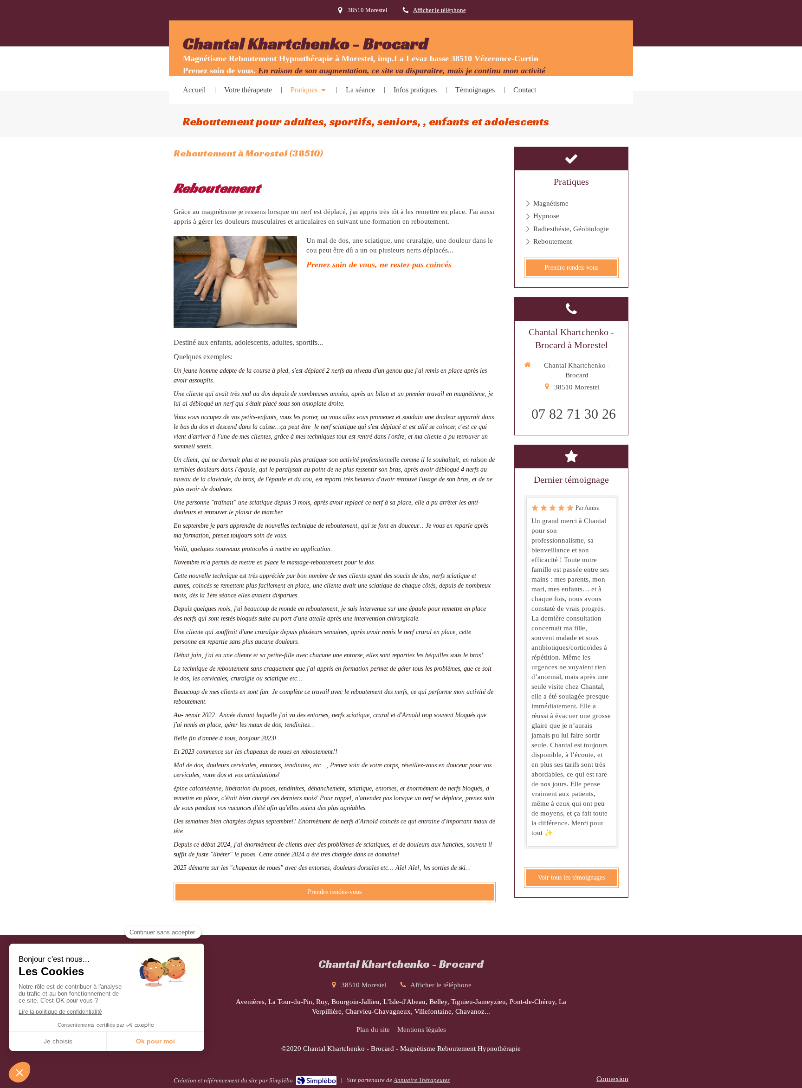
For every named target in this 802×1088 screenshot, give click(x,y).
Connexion (612, 1078)
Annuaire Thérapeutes (422, 1079)
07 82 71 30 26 (573, 413)
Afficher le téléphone (439, 10)
